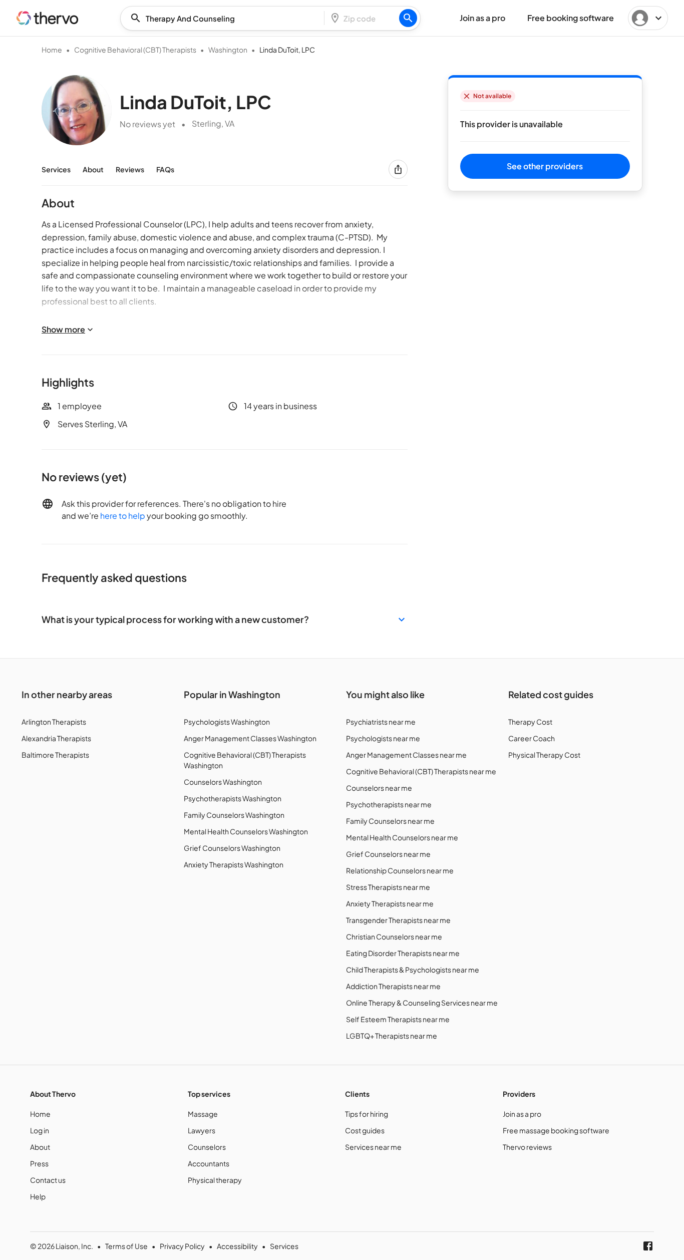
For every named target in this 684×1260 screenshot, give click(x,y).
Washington (227, 49)
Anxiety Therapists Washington (233, 864)
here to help (122, 515)
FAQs (165, 169)
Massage (203, 1113)
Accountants (208, 1163)
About (93, 169)
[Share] (398, 169)
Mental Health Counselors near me (402, 837)
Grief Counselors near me (388, 853)
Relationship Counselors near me (400, 870)
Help (38, 1196)
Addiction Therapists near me (393, 986)
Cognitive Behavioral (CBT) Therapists (135, 49)
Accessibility (237, 1245)
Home (52, 49)
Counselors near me (379, 787)
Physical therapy (215, 1179)
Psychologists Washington (227, 721)
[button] (225, 619)
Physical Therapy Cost (544, 754)
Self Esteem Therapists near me (398, 1019)
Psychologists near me (383, 738)
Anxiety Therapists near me (390, 903)
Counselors (207, 1146)
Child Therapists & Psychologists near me (412, 969)
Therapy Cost (530, 721)
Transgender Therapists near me (398, 919)
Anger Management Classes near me (406, 754)
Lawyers (201, 1130)
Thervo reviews (527, 1146)
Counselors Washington (223, 781)
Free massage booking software (556, 1130)
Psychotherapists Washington (232, 798)
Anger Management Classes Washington (250, 738)
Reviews (130, 169)
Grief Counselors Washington (232, 847)
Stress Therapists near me (388, 886)
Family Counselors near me (390, 820)
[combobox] (225, 18)
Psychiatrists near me (381, 721)
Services (56, 169)
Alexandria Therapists (56, 738)
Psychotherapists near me (389, 804)
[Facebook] (648, 1246)
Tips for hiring (366, 1113)
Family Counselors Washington (234, 814)
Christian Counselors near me (394, 936)
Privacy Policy (182, 1245)
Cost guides (365, 1130)
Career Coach (531, 738)
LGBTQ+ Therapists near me (391, 1035)
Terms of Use (126, 1245)
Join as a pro (522, 1113)
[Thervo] (47, 18)
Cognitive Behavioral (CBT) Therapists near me (421, 771)
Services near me (373, 1146)
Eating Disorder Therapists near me (403, 953)
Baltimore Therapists (55, 754)
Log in (39, 1130)
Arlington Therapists (54, 721)
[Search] (408, 18)
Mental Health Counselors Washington (246, 831)
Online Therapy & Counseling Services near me (422, 1002)
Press (39, 1163)
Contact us (48, 1179)
